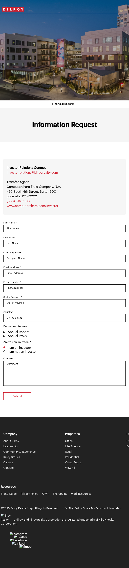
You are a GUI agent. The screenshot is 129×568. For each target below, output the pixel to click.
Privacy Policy (29, 494)
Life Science (72, 446)
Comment (8, 358)
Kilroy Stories (11, 457)
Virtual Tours (73, 462)
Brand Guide (9, 494)
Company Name (13, 252)
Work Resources (81, 494)
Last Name (10, 238)
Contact (8, 468)
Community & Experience (19, 451)
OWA (45, 494)
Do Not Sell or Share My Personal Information (93, 508)
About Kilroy (11, 441)
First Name (10, 223)
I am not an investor (22, 351)
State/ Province (12, 297)
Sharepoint (60, 494)
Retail (68, 451)
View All (70, 468)
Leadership (10, 446)
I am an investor (19, 347)
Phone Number (12, 282)
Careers (8, 462)
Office (69, 441)
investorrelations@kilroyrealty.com (32, 172)
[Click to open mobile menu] (123, 6)
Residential (72, 457)
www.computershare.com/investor (32, 205)
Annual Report (18, 331)
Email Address (12, 267)
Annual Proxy (17, 335)
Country (8, 312)
